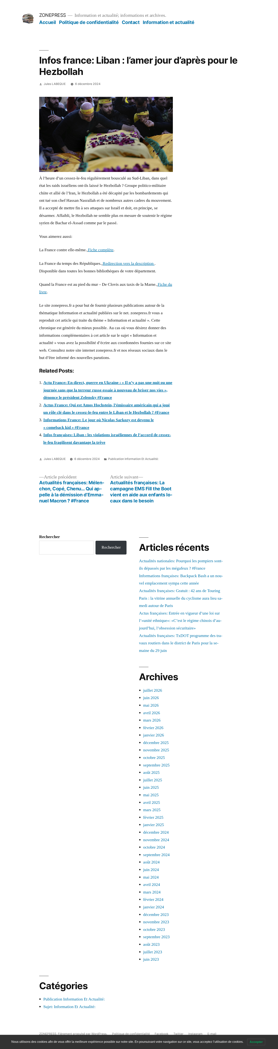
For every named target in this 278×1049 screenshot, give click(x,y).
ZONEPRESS (52, 15)
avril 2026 (151, 713)
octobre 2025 (154, 757)
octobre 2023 (154, 929)
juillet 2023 (152, 952)
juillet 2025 (152, 780)
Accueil (47, 22)
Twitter (178, 1034)
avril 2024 (151, 884)
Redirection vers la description (129, 263)
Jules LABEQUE (55, 84)
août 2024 (151, 862)
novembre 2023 (156, 922)
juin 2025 (151, 787)
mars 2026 (152, 720)
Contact (131, 22)
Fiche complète (100, 250)
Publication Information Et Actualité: (133, 459)
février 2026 (153, 727)
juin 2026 (151, 697)
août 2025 (151, 772)
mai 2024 (151, 877)
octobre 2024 (154, 847)
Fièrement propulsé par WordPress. (83, 1034)
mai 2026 (151, 705)
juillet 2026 (152, 690)
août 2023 (151, 944)
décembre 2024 (156, 832)
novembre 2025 (156, 750)
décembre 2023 (156, 914)
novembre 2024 (156, 840)
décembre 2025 (156, 742)
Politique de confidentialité (89, 22)
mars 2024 (152, 892)
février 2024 (153, 899)
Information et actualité (168, 22)
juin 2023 (151, 959)
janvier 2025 (153, 824)
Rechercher (49, 536)
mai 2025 (151, 795)
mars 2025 (152, 810)
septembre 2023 (156, 937)
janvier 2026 (153, 735)
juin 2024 (151, 869)
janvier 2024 (153, 907)
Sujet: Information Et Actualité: (69, 1006)
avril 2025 (151, 802)
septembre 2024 (156, 854)
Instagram (195, 1034)
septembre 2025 (156, 765)
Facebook (162, 1034)
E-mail (211, 1034)
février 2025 (153, 817)
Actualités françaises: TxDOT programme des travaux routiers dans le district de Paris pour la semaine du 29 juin (180, 643)
